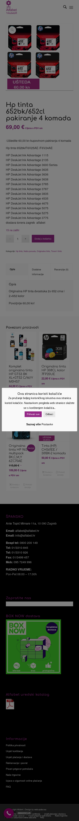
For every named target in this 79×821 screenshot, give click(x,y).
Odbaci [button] (49, 414)
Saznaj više (33, 424)
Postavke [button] (47, 424)
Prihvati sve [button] (33, 414)
